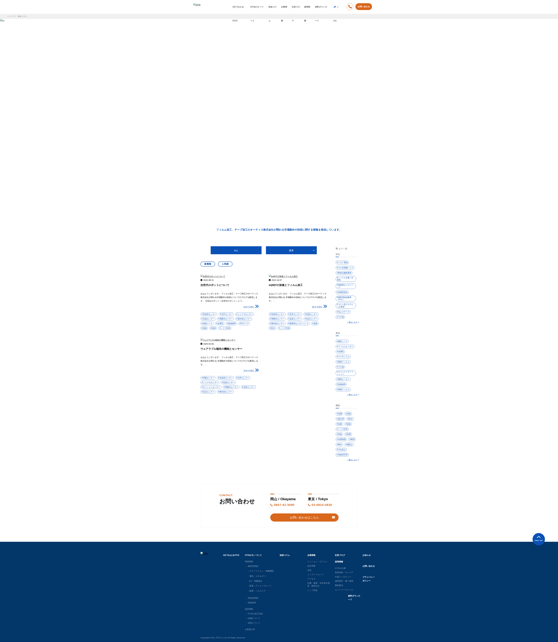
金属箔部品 (343, 292)
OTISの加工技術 (255, 614)
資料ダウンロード (321, 14)
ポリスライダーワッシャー (345, 373)
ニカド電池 (343, 262)
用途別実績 (253, 598)
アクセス (311, 579)
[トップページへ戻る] (197, 14)
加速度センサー (209, 314)
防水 (273, 328)
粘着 (340, 424)
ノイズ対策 (225, 328)
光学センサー (227, 314)
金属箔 (220, 323)
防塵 (349, 434)
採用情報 (307, 14)
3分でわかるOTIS (238, 14)
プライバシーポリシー (369, 579)
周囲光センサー (226, 319)
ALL (236, 250)
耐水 (340, 444)
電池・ (257, 576)
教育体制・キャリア (344, 572)
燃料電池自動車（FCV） (344, 298)
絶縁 (214, 328)
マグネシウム (343, 357)
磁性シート (343, 341)
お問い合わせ (369, 566)
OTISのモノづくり (256, 14)
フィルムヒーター (345, 346)
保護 (340, 414)
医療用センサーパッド (299, 323)
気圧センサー (311, 319)
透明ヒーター (343, 379)
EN (335, 20)
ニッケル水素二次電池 (345, 279)
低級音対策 (343, 455)
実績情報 (249, 561)
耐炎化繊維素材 (344, 273)
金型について (254, 623)
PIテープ (244, 323)
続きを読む (249, 307)
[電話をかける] (350, 7)
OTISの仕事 (340, 568)
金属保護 (342, 439)
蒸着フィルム (343, 362)
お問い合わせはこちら (304, 517)
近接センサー (208, 319)
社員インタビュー (343, 577)
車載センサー (208, 378)
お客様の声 (250, 629)
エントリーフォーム (344, 590)
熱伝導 (341, 419)
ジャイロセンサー (245, 314)
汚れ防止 (342, 449)
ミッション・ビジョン (317, 561)
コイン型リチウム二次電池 (345, 305)
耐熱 (353, 439)
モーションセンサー (211, 387)
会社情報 (311, 566)
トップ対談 (312, 590)
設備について (254, 618)
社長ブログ (296, 14)
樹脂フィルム (343, 389)
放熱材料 (232, 323)
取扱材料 (252, 602)
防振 (340, 434)
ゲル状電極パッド (345, 268)
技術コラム (273, 14)
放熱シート (207, 323)
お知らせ (367, 555)
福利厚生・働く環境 (344, 581)
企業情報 (284, 14)
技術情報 (249, 609)
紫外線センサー (244, 319)
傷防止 (350, 444)
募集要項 (339, 585)
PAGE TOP (539, 540)
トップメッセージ (315, 574)
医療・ (257, 591)
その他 (341, 317)
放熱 (205, 328)
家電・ (260, 586)
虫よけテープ (343, 312)
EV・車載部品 (255, 581)
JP (334, 7)
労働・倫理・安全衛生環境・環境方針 (318, 584)
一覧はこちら (352, 322)
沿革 (309, 570)
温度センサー (295, 319)
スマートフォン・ (261, 571)
